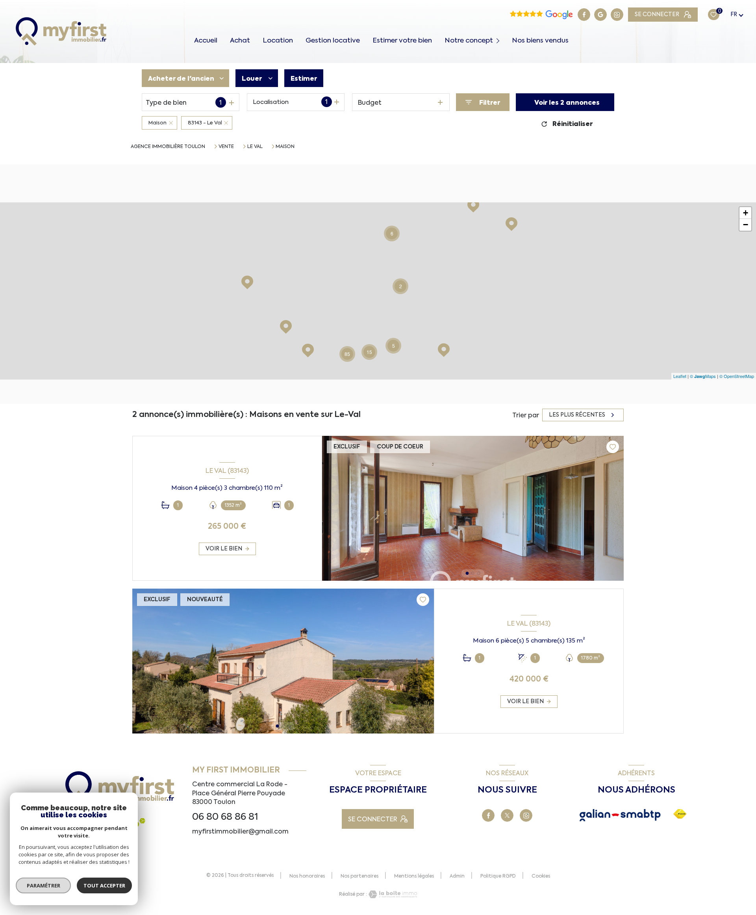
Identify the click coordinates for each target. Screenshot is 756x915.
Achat (240, 40)
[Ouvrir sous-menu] (499, 40)
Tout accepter (104, 885)
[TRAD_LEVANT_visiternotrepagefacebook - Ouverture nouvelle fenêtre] (584, 14)
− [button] (745, 225)
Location (278, 40)
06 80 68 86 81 (225, 816)
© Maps (703, 376)
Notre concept (469, 40)
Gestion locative (333, 40)
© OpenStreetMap (736, 376)
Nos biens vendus (540, 40)
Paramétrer (43, 885)
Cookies (541, 876)
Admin (457, 876)
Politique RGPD (498, 876)
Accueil (205, 40)
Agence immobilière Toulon (168, 146)
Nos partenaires (359, 876)
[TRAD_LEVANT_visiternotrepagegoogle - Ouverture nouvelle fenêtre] (600, 14)
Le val (255, 146)
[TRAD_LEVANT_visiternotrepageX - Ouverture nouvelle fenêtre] (507, 815)
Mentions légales (414, 876)
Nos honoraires (307, 876)
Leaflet (679, 376)
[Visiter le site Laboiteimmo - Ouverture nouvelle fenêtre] (392, 894)
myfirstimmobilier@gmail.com (240, 831)
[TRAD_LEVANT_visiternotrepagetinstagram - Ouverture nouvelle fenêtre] (617, 14)
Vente (226, 146)
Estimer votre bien (402, 40)
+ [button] (745, 213)
